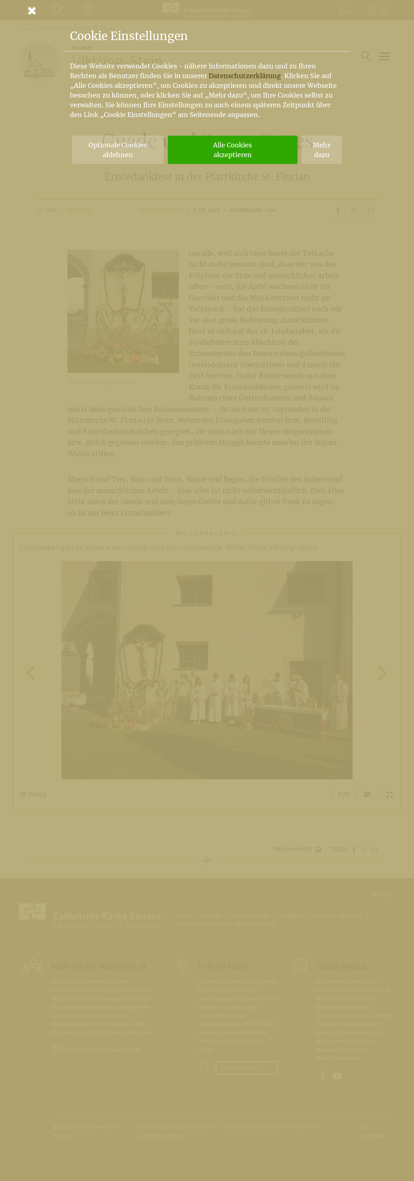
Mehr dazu (321, 150)
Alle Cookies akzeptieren (232, 150)
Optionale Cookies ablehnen (118, 150)
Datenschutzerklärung (245, 76)
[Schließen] (207, 10)
